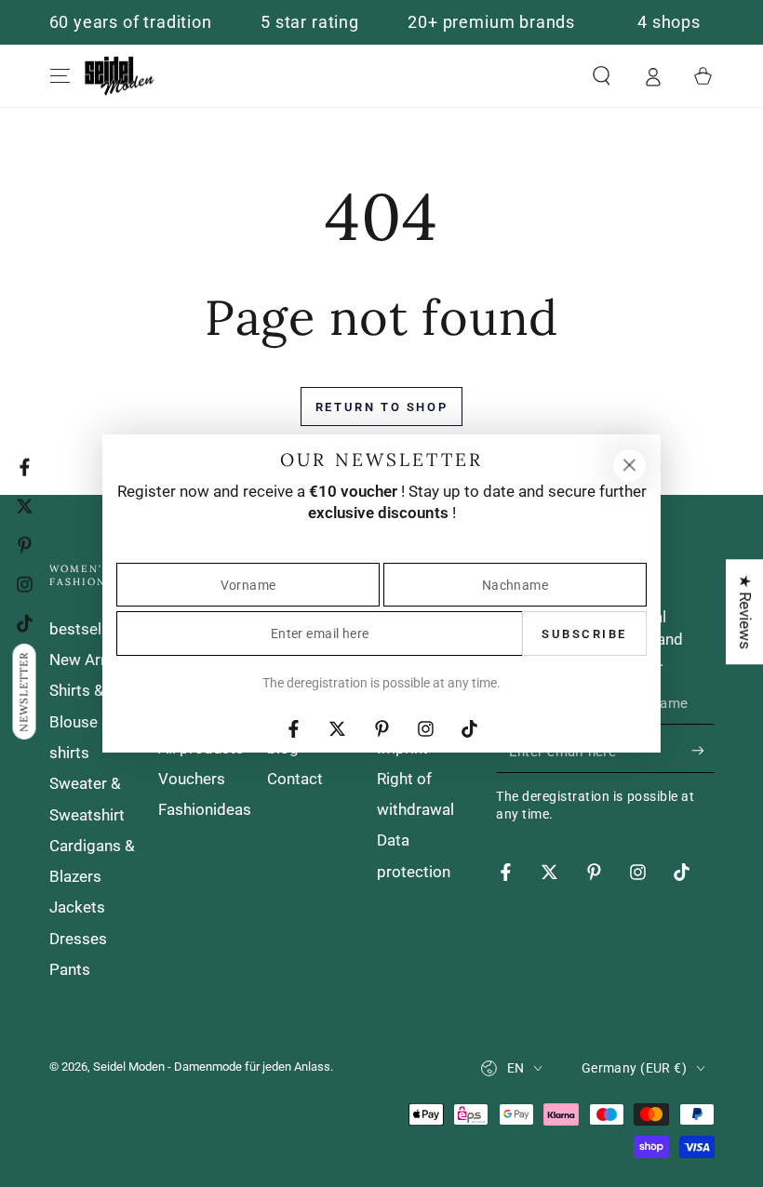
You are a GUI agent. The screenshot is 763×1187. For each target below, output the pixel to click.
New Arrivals (93, 659)
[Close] (629, 465)
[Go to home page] (119, 76)
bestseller (84, 629)
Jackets (77, 907)
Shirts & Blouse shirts (76, 721)
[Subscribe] (702, 750)
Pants (69, 969)
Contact (295, 778)
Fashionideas (204, 809)
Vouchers (191, 778)
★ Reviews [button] (745, 611)
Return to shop (381, 407)
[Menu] (60, 76)
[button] (601, 76)
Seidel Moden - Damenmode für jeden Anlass (211, 1067)
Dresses (78, 938)
